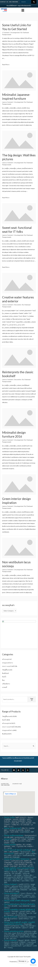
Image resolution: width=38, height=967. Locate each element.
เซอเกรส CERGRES (19, 819)
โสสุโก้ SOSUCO (21, 817)
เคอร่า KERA (15, 832)
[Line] (18, 770)
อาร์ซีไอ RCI (15, 825)
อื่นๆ (3, 680)
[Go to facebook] (33, 961)
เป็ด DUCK (11, 826)
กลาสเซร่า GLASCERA (16, 830)
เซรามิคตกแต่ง (19, 837)
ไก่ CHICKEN (25, 825)
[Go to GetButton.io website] (33, 965)
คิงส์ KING (13, 866)
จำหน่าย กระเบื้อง (9, 817)
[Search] (33, 2)
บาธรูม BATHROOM (20, 864)
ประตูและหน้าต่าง (7, 663)
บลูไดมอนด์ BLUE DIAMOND (22, 862)
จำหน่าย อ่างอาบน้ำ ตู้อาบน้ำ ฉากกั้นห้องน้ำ (18, 850)
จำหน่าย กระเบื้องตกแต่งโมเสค (13, 835)
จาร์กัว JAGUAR (26, 823)
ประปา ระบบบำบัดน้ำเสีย (9, 666)
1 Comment (5, 32)
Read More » (6, 64)
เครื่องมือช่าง (6, 684)
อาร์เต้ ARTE (15, 823)
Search (31, 699)
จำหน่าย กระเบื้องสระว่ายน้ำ (12, 828)
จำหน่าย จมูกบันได (10, 844)
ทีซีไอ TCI (24, 828)
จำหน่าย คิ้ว (7, 839)
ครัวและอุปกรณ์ (7, 659)
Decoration (17, 305)
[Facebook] (14, 770)
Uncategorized (15, 32)
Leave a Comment (7, 102)
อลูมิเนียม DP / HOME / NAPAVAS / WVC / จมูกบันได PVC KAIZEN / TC (18, 846)
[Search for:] (19, 746)
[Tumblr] (23, 770)
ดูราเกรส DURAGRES (18, 821)
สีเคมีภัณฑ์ (5, 673)
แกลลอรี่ (4, 687)
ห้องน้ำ (4, 677)
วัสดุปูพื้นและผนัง (7, 670)
